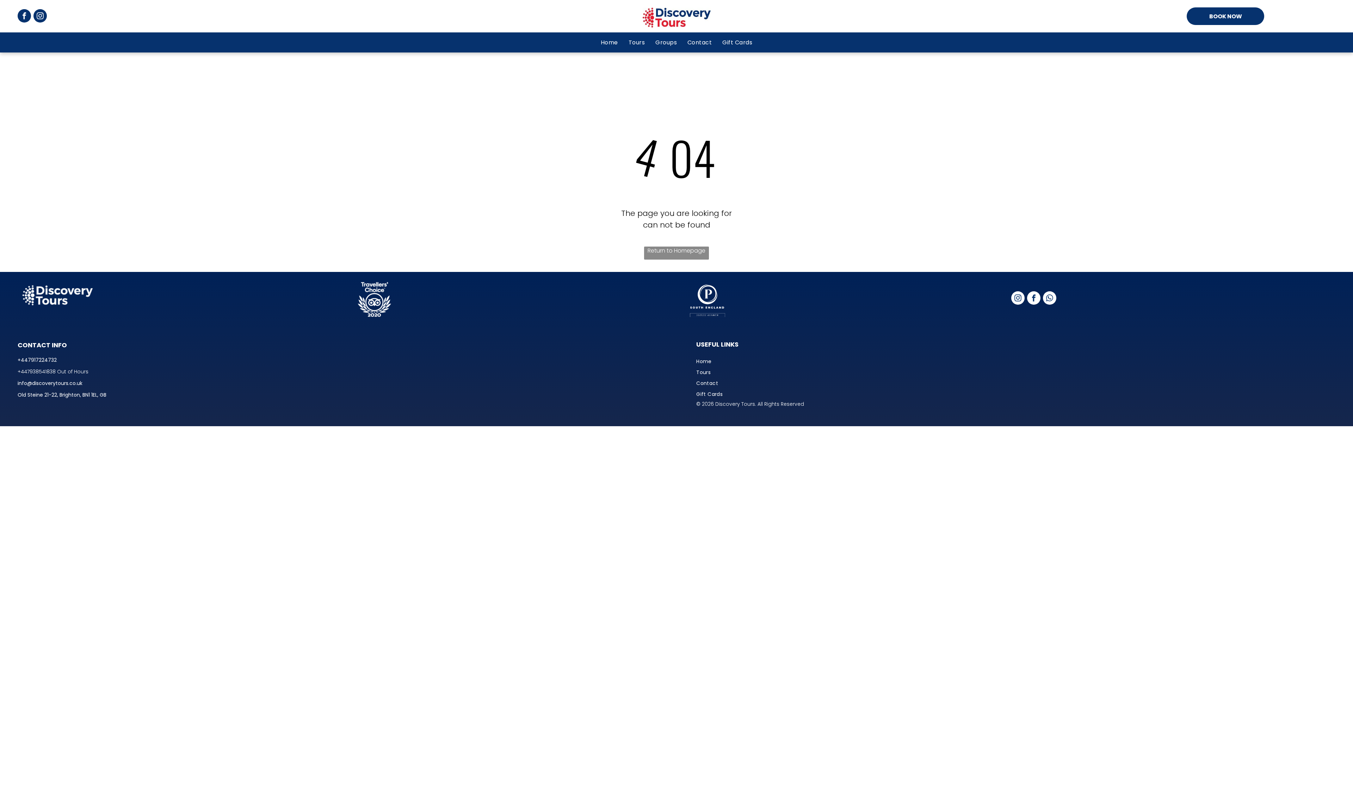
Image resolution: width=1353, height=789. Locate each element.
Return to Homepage (676, 251)
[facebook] (24, 16)
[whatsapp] (1049, 298)
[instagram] (40, 16)
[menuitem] (609, 42)
